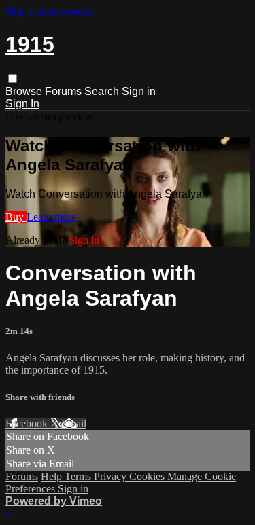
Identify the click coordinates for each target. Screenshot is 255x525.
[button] (12, 78)
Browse (25, 91)
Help (53, 476)
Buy (16, 217)
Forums (64, 91)
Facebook (27, 423)
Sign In (22, 103)
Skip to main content (49, 11)
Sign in (139, 91)
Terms (79, 476)
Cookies (148, 476)
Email (73, 423)
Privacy (111, 476)
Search (103, 91)
